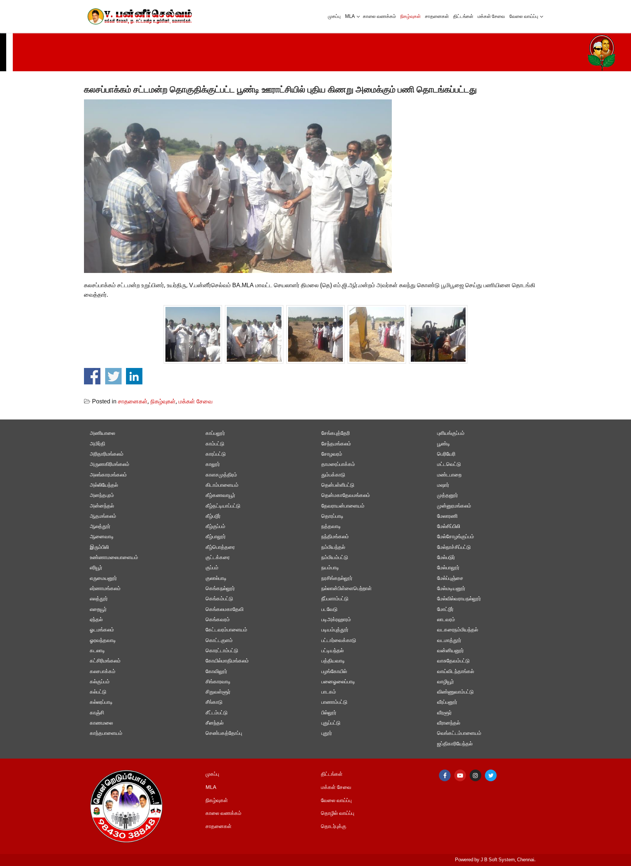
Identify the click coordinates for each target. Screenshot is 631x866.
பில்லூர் (328, 713)
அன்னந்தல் (102, 506)
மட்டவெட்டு (449, 465)
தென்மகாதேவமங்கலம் (345, 496)
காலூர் (213, 465)
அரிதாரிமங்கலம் (106, 454)
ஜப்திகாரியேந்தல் (455, 744)
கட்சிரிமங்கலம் (105, 661)
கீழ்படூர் (213, 516)
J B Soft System (498, 860)
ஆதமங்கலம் (103, 516)
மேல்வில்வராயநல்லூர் (459, 599)
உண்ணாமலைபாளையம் (114, 558)
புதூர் (326, 733)
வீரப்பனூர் (447, 702)
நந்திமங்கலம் (335, 537)
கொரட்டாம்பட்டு (222, 651)
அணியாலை (102, 433)
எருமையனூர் (103, 579)
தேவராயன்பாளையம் (342, 506)
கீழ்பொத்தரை (220, 547)
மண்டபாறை (449, 475)
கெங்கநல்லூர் (220, 589)
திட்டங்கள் (332, 774)
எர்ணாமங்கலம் (105, 589)
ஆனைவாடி (102, 537)
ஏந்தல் (96, 620)
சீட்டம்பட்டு (216, 713)
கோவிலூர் (216, 672)
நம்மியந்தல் (333, 547)
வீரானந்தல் (448, 723)
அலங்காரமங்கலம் (108, 475)
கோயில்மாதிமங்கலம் (227, 661)
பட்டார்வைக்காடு (338, 641)
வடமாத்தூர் (449, 641)
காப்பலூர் (215, 433)
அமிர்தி (97, 444)
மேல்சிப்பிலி (448, 527)
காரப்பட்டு (216, 454)
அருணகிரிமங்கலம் (109, 465)
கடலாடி (97, 651)
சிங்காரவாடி (218, 682)
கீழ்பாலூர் (216, 537)
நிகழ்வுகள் (163, 402)
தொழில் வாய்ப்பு (337, 813)
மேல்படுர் (446, 558)
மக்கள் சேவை (196, 402)
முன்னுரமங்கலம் (454, 506)
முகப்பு (212, 774)
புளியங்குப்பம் (450, 433)
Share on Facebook (92, 376)
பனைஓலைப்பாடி (338, 682)
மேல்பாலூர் (448, 568)
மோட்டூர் (445, 610)
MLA (211, 788)
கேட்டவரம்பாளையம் (226, 630)
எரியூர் (96, 568)
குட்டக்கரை (218, 558)
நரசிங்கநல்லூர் (336, 579)
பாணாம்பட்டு (334, 702)
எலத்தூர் (99, 599)
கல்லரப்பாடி (101, 702)
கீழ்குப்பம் (215, 527)
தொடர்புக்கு (333, 827)
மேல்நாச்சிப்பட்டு (454, 547)
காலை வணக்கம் (223, 813)
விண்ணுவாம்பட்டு (455, 692)
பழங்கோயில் (334, 672)
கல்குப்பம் (100, 682)
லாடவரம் (446, 620)
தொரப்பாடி (332, 516)
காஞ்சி (97, 713)
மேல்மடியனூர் (451, 589)
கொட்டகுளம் (219, 641)
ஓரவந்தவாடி (103, 641)
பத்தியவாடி (333, 661)
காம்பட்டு (215, 444)
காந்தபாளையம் (106, 733)
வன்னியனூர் (450, 651)
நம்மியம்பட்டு (334, 558)
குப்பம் (212, 568)
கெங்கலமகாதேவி (225, 610)
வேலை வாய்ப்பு (336, 801)
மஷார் (443, 485)
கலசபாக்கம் (102, 672)
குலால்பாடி (216, 579)
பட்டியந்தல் (332, 651)
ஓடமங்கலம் (102, 630)
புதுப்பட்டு (330, 723)
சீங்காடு (214, 702)
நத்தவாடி (331, 527)
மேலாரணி (447, 516)
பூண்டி (443, 444)
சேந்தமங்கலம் (336, 444)
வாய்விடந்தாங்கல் (455, 672)
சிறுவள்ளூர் (218, 692)
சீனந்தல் (214, 723)
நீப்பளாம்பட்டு (334, 599)
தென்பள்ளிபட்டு (337, 485)
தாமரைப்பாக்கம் (338, 465)
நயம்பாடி (330, 568)
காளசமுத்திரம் (221, 475)
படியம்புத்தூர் (334, 630)
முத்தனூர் (447, 496)
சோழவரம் (331, 454)
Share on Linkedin (134, 376)
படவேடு (329, 610)
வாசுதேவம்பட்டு (453, 661)
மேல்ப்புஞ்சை (450, 579)
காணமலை (101, 723)
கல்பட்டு (98, 692)
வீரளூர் (444, 713)
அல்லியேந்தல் (104, 485)
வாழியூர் (445, 682)
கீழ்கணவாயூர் (220, 496)
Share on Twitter (113, 376)
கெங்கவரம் (218, 620)
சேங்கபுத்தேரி (335, 433)
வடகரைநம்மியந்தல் (457, 630)
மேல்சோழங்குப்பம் (455, 537)
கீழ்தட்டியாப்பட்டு (223, 506)
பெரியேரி (446, 454)
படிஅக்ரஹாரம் (336, 620)
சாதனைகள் (133, 402)
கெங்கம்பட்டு (219, 599)
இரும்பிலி (99, 547)
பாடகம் (328, 692)
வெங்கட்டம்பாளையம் (459, 733)
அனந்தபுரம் (102, 496)
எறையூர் (98, 610)
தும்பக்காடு (333, 475)
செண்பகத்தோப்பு (224, 733)
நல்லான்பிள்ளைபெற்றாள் (346, 589)
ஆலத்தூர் (100, 527)
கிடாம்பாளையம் (222, 485)
